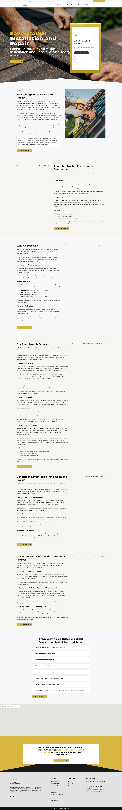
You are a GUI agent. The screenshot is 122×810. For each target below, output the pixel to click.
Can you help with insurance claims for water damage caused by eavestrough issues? (59, 690)
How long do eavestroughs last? (44, 659)
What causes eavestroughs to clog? (45, 665)
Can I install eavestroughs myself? (45, 653)
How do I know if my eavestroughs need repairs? (49, 672)
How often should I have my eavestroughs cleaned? (50, 647)
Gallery (87, 4)
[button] (61, 647)
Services (59, 4)
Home (52, 4)
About (79, 4)
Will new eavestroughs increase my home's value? (49, 678)
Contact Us (96, 4)
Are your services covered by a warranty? (47, 684)
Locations (70, 4)
